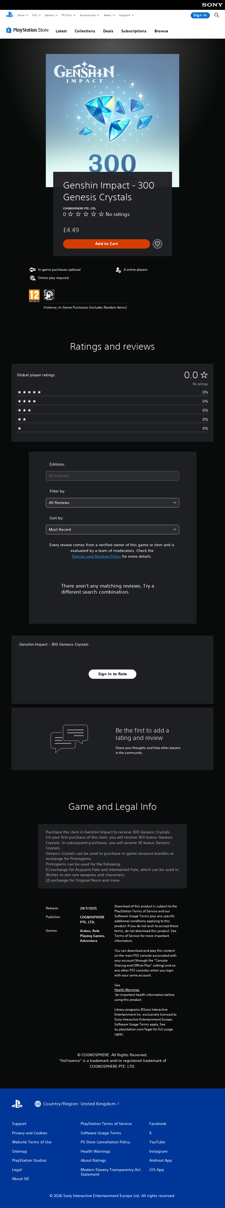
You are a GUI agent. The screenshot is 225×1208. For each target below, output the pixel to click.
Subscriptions (134, 31)
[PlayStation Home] (9, 15)
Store (21, 15)
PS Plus (66, 15)
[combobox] (112, 476)
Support (124, 15)
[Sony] (212, 8)
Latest (61, 31)
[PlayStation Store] (28, 29)
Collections (85, 31)
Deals (108, 31)
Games (49, 15)
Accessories (87, 15)
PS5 (34, 15)
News (107, 15)
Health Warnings (126, 990)
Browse (161, 31)
